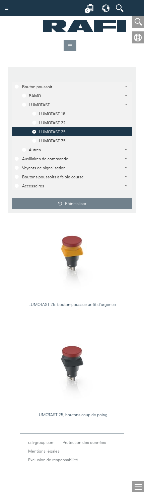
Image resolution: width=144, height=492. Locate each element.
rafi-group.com (41, 442)
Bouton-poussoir (37, 86)
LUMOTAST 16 (52, 113)
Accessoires (33, 185)
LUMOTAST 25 (52, 131)
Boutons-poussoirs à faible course (53, 176)
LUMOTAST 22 (52, 122)
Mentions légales (44, 451)
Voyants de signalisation (44, 167)
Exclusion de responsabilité (53, 459)
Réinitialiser (75, 203)
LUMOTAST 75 (52, 140)
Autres (35, 149)
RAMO (35, 95)
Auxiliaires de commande (45, 158)
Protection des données (84, 442)
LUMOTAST (39, 104)
